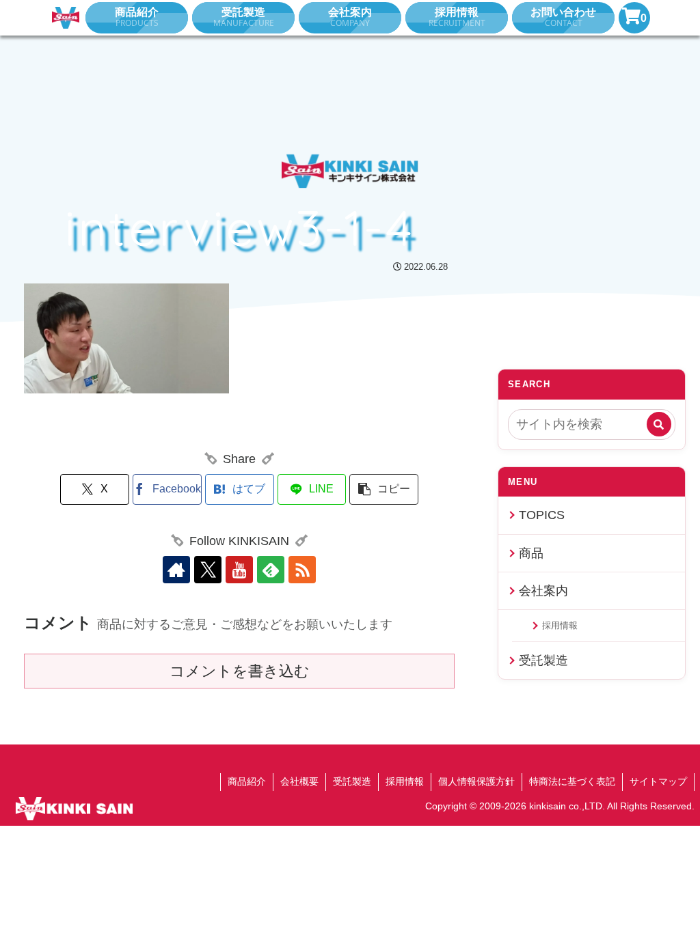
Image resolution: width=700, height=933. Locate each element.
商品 (531, 553)
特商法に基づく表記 (572, 781)
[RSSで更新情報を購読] (302, 569)
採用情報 (560, 625)
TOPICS (542, 515)
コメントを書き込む (240, 671)
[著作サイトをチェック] (176, 569)
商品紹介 (247, 781)
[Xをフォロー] (207, 569)
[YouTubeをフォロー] (239, 569)
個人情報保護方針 (476, 781)
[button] (383, 489)
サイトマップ (658, 781)
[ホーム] (65, 17)
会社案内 (543, 591)
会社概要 (299, 781)
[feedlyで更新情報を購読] (270, 569)
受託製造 (543, 660)
